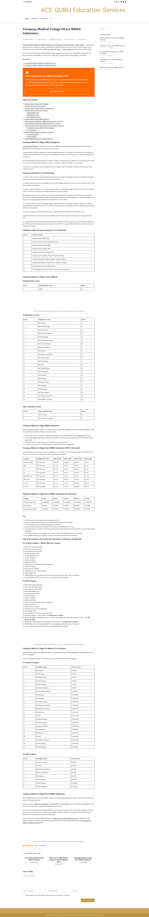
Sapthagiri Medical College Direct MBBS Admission (83, 859)
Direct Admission (69, 39)
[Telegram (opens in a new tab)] (125, 2)
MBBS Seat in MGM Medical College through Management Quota (58, 860)
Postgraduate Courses (33, 115)
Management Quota (55, 39)
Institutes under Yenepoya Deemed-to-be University (39, 108)
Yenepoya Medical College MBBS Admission (36, 119)
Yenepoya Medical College (30, 146)
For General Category (33, 134)
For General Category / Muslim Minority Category (41, 128)
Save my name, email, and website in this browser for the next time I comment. (47, 895)
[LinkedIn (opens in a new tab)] (121, 2)
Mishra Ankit (29, 39)
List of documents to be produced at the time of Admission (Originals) (44, 126)
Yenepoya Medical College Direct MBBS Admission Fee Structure (42, 124)
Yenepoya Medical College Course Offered (36, 110)
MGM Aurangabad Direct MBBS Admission (112, 67)
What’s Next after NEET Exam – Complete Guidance (58, 49)
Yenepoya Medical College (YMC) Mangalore (36, 104)
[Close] (91, 71)
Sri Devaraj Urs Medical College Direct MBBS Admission (40, 65)
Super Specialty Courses (33, 117)
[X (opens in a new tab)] (114, 2)
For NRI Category (31, 130)
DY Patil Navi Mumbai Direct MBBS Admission (34, 859)
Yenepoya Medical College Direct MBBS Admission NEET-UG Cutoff (43, 121)
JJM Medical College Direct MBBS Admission (113, 46)
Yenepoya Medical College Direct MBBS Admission (38, 139)
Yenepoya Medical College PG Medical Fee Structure (38, 132)
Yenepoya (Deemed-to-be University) (34, 106)
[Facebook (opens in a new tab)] (117, 2)
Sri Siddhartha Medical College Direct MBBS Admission (40, 63)
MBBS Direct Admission (41, 804)
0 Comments (82, 39)
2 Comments (110, 69)
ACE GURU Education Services (96, 915)
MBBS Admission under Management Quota (65, 818)
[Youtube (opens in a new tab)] (123, 2)
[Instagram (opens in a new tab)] (119, 2)
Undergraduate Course (33, 113)
